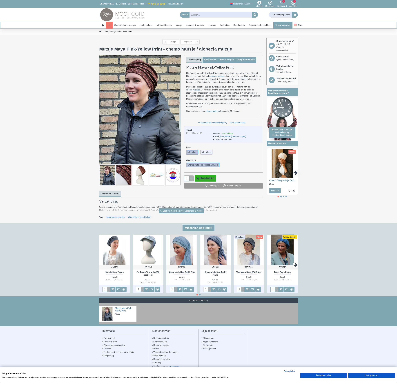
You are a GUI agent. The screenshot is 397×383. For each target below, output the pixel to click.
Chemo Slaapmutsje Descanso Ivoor (283, 180)
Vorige (173, 42)
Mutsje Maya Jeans (114, 272)
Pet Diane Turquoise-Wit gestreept (148, 273)
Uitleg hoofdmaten (246, 59)
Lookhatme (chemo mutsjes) (233, 136)
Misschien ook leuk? (198, 227)
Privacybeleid (289, 371)
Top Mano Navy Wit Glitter (248, 272)
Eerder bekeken (198, 300)
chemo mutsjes (217, 76)
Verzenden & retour (110, 193)
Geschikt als (192, 160)
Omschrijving (194, 59)
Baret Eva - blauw (282, 272)
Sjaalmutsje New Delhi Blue (181, 272)
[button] (269, 172)
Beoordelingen (227, 59)
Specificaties (210, 59)
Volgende (188, 42)
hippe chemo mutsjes (116, 217)
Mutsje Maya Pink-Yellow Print (123, 309)
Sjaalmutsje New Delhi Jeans (215, 273)
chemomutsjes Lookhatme (139, 217)
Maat (188, 147)
